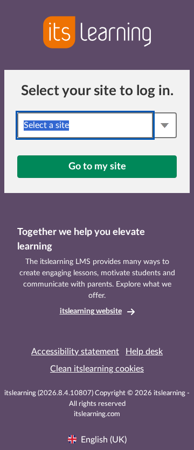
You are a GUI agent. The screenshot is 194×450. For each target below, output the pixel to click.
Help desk (144, 351)
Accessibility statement (75, 351)
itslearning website (91, 311)
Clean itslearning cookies (97, 369)
